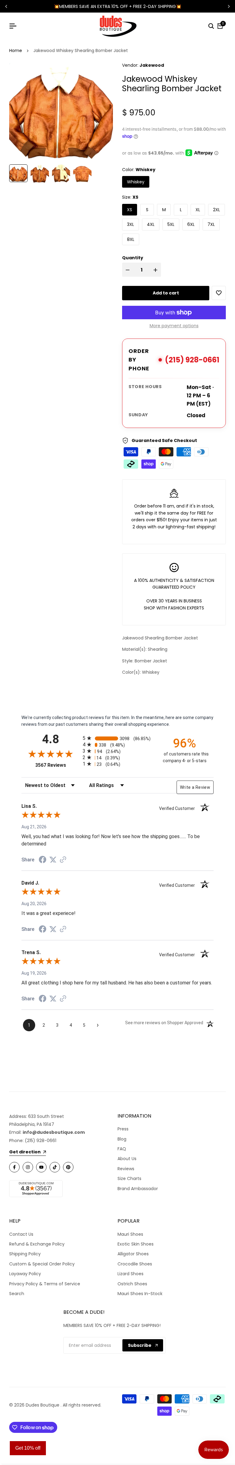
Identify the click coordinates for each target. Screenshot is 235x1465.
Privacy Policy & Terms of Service (44, 1284)
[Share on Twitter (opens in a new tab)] (53, 859)
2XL (216, 210)
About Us (127, 1159)
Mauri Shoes (130, 1234)
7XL (211, 224)
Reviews (126, 1169)
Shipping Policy (25, 1254)
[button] (219, 293)
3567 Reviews (57, 765)
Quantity (132, 258)
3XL (130, 224)
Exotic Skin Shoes (136, 1244)
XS (129, 210)
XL (198, 210)
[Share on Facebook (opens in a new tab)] (42, 859)
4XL (151, 224)
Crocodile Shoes (135, 1264)
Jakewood (152, 65)
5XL (170, 224)
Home (15, 50)
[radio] (117, 738)
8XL (130, 239)
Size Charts (129, 1178)
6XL (191, 224)
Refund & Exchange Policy (37, 1244)
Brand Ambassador (138, 1189)
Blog (122, 1139)
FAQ (122, 1149)
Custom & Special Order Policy (42, 1264)
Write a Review (195, 787)
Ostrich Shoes (132, 1284)
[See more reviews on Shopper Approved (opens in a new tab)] (63, 859)
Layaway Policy (25, 1274)
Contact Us (21, 1234)
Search (16, 1294)
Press (123, 1129)
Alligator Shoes (133, 1254)
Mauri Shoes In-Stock (140, 1294)
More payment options (174, 326)
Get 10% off (27, 1448)
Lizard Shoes (131, 1274)
